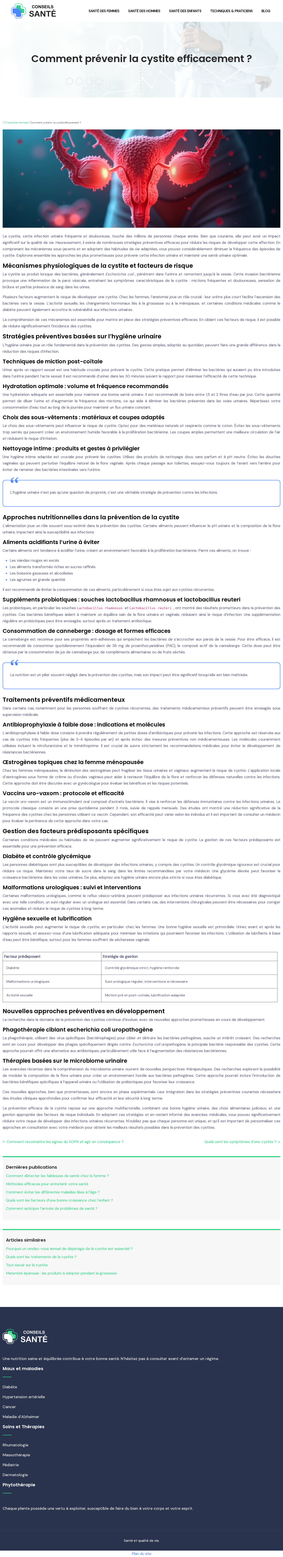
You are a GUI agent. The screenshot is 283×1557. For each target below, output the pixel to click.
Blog (266, 11)
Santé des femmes (104, 11)
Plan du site (141, 1553)
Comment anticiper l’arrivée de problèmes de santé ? (52, 1208)
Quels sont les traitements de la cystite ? (41, 1256)
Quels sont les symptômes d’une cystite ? (240, 1141)
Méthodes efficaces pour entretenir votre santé (47, 1183)
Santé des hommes (144, 11)
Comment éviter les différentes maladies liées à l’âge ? (53, 1192)
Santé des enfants (185, 11)
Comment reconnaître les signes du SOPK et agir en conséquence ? (65, 1141)
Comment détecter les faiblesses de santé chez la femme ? (57, 1175)
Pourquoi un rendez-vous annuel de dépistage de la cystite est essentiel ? (69, 1248)
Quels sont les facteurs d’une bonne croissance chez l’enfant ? (59, 1200)
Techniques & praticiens (231, 11)
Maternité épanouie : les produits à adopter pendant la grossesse (61, 1273)
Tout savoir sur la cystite (27, 1265)
